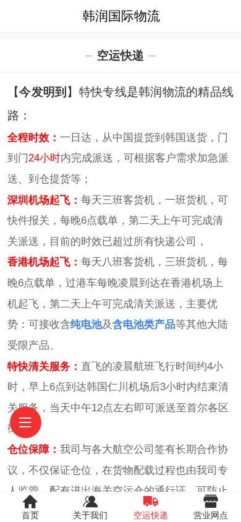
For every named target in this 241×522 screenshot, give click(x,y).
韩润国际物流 (121, 16)
